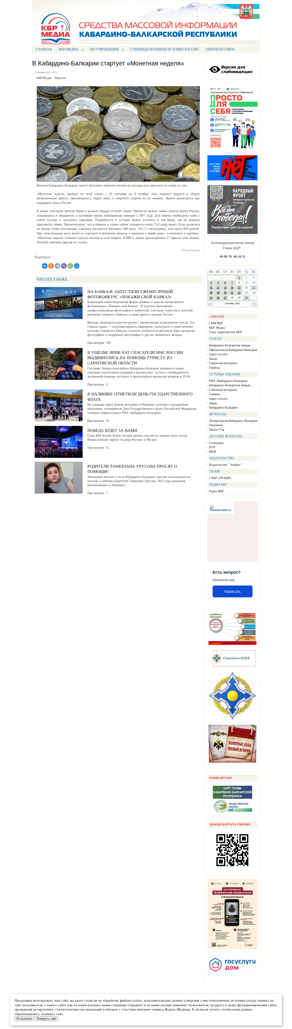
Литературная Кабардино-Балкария (233, 420)
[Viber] (64, 266)
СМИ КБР (216, 323)
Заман (213, 358)
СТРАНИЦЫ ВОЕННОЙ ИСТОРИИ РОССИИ (164, 49)
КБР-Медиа (217, 327)
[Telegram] (57, 266)
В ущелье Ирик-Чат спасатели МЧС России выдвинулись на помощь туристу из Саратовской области (135, 357)
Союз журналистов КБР (225, 332)
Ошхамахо (216, 425)
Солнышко (216, 443)
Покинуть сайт (46, 1018)
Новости (60, 78)
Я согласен (24, 1018)
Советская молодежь (223, 363)
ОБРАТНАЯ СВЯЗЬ (220, 49)
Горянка (214, 367)
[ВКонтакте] (44, 266)
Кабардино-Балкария (223, 407)
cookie (137, 1000)
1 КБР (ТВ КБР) (220, 478)
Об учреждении (102, 49)
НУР (212, 447)
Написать (232, 592)
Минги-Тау (216, 429)
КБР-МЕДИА (66, 49)
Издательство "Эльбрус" (225, 465)
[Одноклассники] (51, 266)
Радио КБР (216, 491)
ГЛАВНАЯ (44, 49)
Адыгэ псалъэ (218, 354)
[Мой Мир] (76, 266)
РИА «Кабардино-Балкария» (228, 381)
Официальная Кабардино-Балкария (233, 350)
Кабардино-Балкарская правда (229, 345)
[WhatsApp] (70, 266)
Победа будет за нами (112, 430)
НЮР (212, 452)
